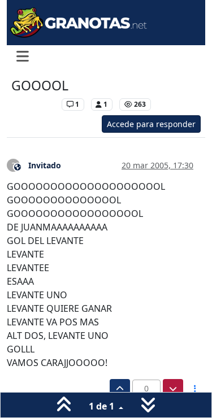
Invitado (44, 165)
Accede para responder (151, 124)
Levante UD (33, 104)
